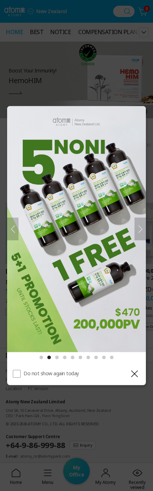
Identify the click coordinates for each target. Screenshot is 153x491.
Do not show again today (51, 373)
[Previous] (13, 229)
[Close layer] (134, 374)
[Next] (140, 229)
